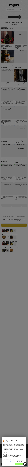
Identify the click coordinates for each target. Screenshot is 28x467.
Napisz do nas (25, 464)
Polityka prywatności (7, 461)
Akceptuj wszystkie (20, 464)
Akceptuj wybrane (20, 461)
